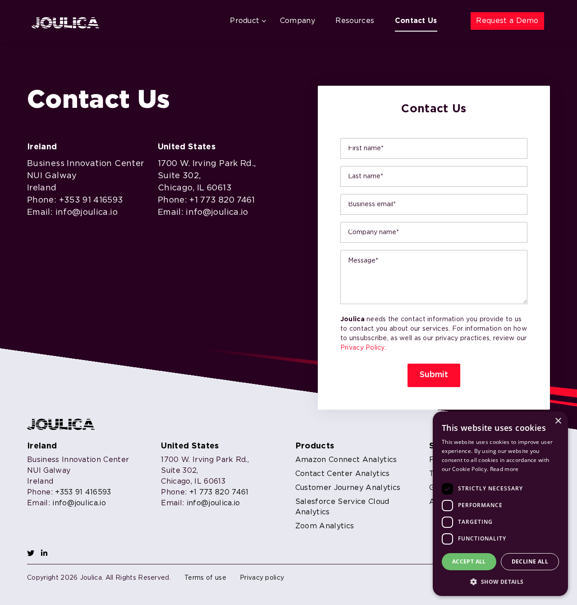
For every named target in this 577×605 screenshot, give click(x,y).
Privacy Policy (362, 348)
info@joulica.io (86, 212)
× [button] (557, 421)
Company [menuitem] (297, 21)
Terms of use (205, 578)
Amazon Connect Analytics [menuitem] (346, 460)
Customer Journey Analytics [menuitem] (347, 488)
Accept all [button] (469, 561)
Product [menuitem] (244, 21)
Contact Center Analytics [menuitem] (342, 474)
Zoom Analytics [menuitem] (324, 526)
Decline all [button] (530, 561)
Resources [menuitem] (354, 21)
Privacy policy (262, 578)
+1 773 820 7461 (222, 200)
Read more (504, 469)
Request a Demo (507, 21)
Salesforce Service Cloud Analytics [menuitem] (342, 507)
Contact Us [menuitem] (416, 21)
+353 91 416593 (91, 200)
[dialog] (500, 503)
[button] (500, 581)
